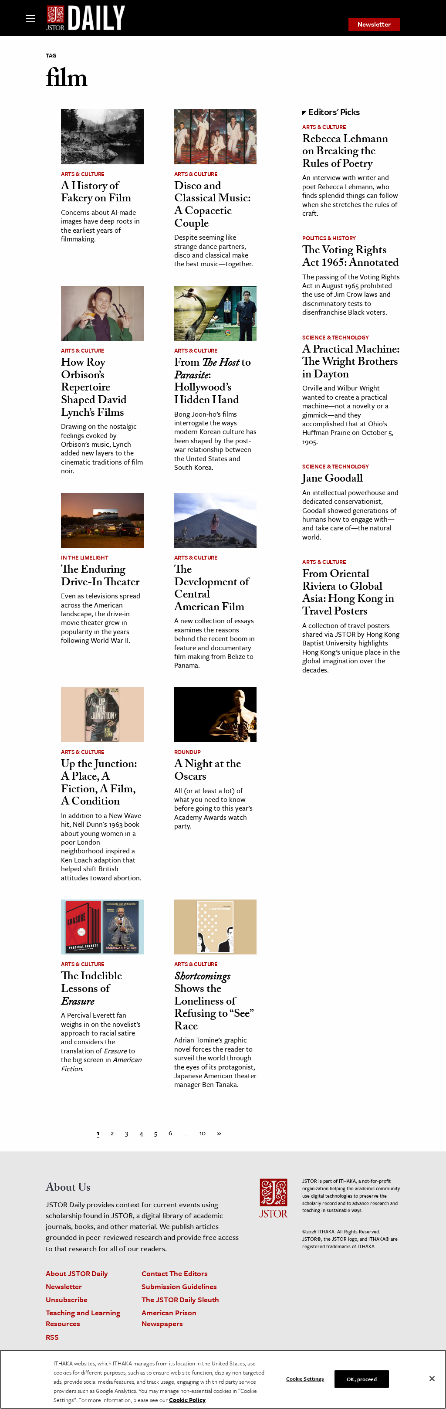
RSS (52, 1336)
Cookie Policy (187, 1399)
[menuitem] (374, 24)
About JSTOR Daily (77, 1273)
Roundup (187, 751)
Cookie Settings (305, 1378)
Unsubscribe (67, 1299)
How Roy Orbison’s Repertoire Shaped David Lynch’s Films (94, 388)
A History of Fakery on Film (96, 194)
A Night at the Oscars (207, 772)
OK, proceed (361, 1378)
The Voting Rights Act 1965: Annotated (350, 258)
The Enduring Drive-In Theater (100, 577)
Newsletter (374, 24)
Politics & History (329, 238)
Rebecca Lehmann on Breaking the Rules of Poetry (345, 153)
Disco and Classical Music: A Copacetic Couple (212, 206)
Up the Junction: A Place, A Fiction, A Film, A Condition (99, 784)
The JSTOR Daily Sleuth (180, 1299)
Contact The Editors (175, 1273)
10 (202, 1132)
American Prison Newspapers (169, 1318)
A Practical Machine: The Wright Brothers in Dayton (350, 363)
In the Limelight (84, 557)
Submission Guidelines (179, 1286)
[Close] (432, 1378)
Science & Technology (335, 337)
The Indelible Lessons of (91, 990)
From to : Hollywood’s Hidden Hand (212, 382)
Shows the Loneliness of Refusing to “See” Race (213, 1002)
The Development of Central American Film (211, 589)
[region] (223, 1379)
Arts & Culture (83, 174)
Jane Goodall (332, 479)
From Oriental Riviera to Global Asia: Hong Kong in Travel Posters (348, 594)
